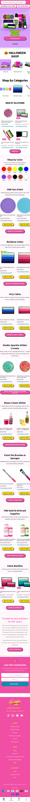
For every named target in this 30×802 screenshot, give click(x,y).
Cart (15, 777)
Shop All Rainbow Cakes (15, 283)
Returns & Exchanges (15, 760)
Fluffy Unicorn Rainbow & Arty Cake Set (21, 121)
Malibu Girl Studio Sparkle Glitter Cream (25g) (7, 121)
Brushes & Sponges (15, 736)
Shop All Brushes (15, 500)
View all (15, 151)
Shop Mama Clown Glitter (15, 444)
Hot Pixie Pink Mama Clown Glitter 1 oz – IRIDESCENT (6, 429)
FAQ (15, 763)
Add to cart (8, 224)
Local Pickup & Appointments (15, 757)
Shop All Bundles (15, 607)
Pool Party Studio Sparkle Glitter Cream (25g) (8, 376)
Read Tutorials (15, 649)
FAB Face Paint (15, 726)
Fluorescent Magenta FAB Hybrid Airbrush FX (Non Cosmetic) (8, 540)
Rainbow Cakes (15, 729)
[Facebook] (8, 715)
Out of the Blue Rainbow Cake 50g (7, 268)
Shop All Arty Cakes (15, 334)
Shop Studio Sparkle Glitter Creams (15, 392)
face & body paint (23, 6)
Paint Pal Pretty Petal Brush (6, 483)
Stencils (15, 739)
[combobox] (13, 2)
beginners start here (8, 6)
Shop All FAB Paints (15, 231)
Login (15, 771)
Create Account (15, 774)
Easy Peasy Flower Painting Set (7, 143)
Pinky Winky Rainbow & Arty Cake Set (8, 592)
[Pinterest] (17, 715)
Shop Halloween (15, 38)
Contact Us (15, 753)
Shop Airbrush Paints (15, 555)
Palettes (15, 733)
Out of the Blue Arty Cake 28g (7, 319)
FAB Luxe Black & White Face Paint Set (22, 143)
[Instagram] (13, 715)
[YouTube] (22, 715)
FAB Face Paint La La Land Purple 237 (7, 215)
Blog (15, 750)
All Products (15, 742)
